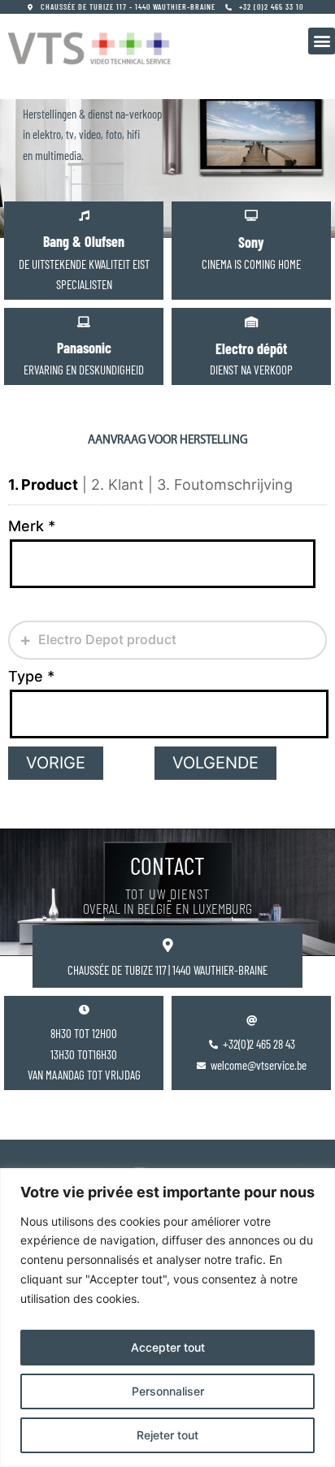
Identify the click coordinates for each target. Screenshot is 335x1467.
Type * (31, 676)
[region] (167, 1317)
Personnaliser (168, 1391)
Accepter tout (168, 1347)
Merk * (31, 525)
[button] (321, 41)
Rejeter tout (167, 1435)
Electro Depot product (105, 639)
